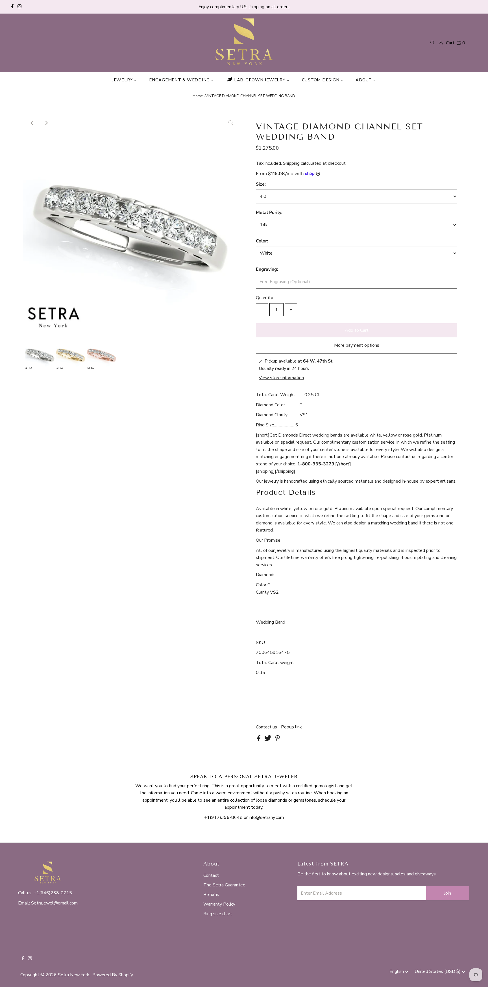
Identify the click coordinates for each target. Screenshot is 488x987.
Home (198, 96)
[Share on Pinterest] (277, 739)
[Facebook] (12, 7)
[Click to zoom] (231, 123)
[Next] (46, 123)
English (397, 971)
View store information (281, 378)
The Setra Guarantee (224, 885)
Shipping (291, 163)
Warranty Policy (219, 904)
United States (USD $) (438, 971)
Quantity (264, 298)
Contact (211, 875)
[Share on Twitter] (268, 739)
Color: (262, 241)
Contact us (266, 727)
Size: (261, 184)
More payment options (356, 345)
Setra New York (73, 975)
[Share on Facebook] (259, 739)
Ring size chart (217, 914)
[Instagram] (19, 7)
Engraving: (267, 269)
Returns (211, 894)
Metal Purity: (269, 212)
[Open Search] (432, 42)
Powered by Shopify (112, 975)
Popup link (291, 727)
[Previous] (32, 123)
